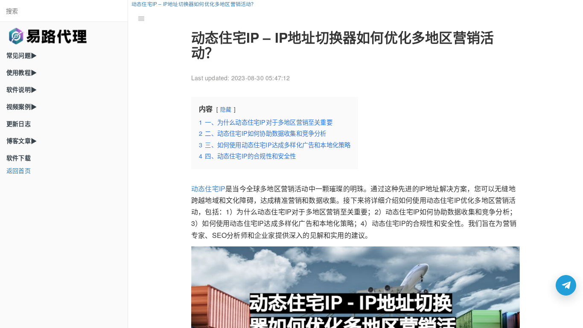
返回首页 (18, 170)
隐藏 (225, 109)
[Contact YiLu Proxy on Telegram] (566, 285)
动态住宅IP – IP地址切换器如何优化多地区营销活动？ (194, 3)
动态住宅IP (208, 188)
